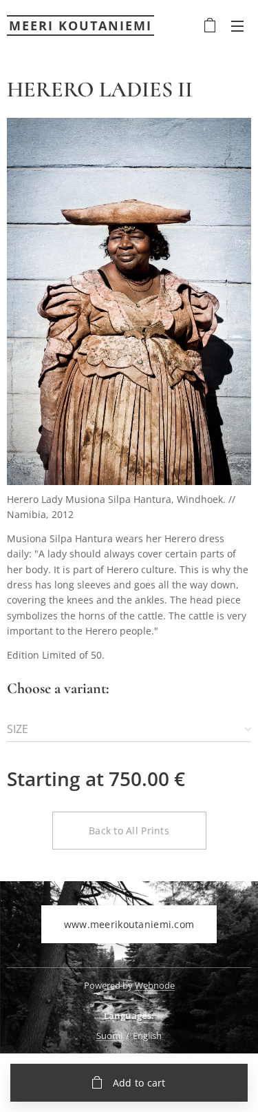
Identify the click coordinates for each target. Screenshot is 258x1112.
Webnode (155, 985)
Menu (237, 25)
